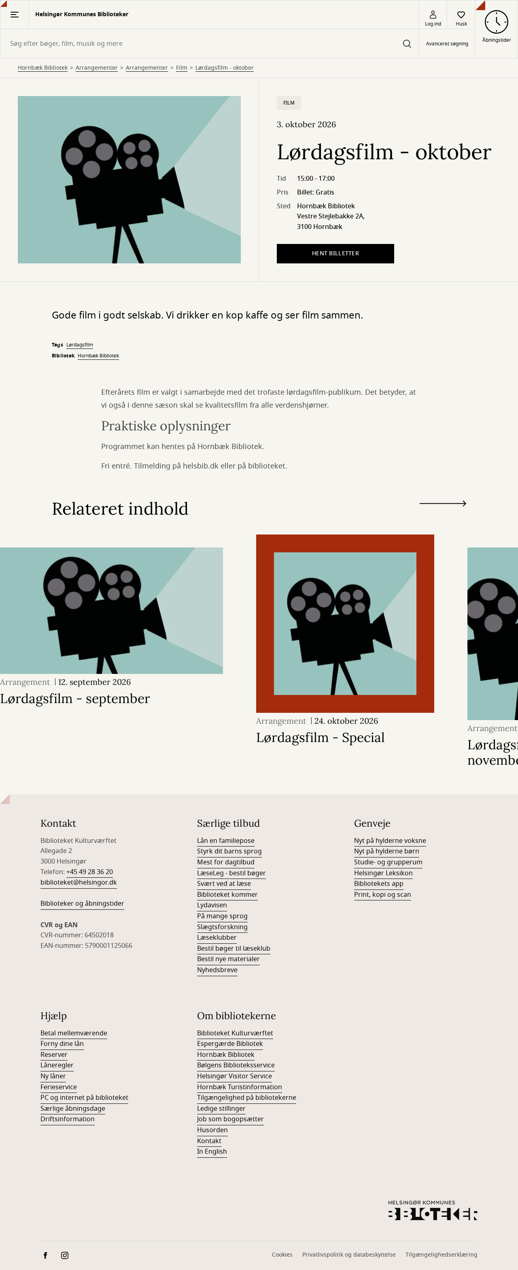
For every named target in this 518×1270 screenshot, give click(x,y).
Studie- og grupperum (388, 862)
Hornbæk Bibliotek (43, 68)
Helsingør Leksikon (383, 873)
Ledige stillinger (221, 1109)
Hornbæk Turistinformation (239, 1087)
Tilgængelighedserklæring (441, 1255)
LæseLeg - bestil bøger (231, 873)
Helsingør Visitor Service (234, 1076)
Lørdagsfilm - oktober (224, 68)
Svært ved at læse (224, 884)
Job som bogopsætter (230, 1119)
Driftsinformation (67, 1119)
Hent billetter (335, 253)
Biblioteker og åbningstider (82, 904)
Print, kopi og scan (382, 895)
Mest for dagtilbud (226, 862)
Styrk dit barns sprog (229, 851)
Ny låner (53, 1076)
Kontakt (209, 1141)
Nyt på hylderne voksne (390, 841)
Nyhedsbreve (217, 970)
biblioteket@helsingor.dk (78, 882)
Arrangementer (97, 68)
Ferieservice (58, 1087)
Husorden (212, 1130)
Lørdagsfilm (79, 345)
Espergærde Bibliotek (230, 1044)
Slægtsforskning (222, 927)
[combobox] (209, 43)
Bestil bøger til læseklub (233, 949)
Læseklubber (217, 938)
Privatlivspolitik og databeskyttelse (349, 1255)
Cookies (282, 1255)
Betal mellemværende (73, 1033)
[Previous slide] (443, 518)
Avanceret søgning (447, 43)
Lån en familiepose (226, 841)
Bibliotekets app (378, 884)
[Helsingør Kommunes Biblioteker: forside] (433, 1210)
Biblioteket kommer (227, 895)
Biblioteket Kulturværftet (235, 1033)
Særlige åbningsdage (72, 1109)
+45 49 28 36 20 (89, 872)
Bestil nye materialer (228, 959)
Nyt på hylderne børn (386, 851)
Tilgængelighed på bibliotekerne (246, 1098)
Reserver (54, 1055)
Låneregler (57, 1065)
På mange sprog (222, 916)
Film (181, 68)
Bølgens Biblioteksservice (236, 1065)
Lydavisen (212, 905)
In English (212, 1152)
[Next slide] (443, 505)
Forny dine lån (62, 1044)
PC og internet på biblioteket (84, 1098)
